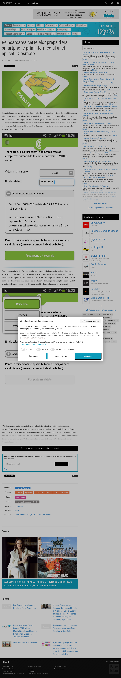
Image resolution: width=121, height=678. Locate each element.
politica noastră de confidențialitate (33, 344)
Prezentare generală (91, 321)
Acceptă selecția (60, 356)
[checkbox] (27, 349)
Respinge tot (33, 356)
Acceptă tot (88, 356)
